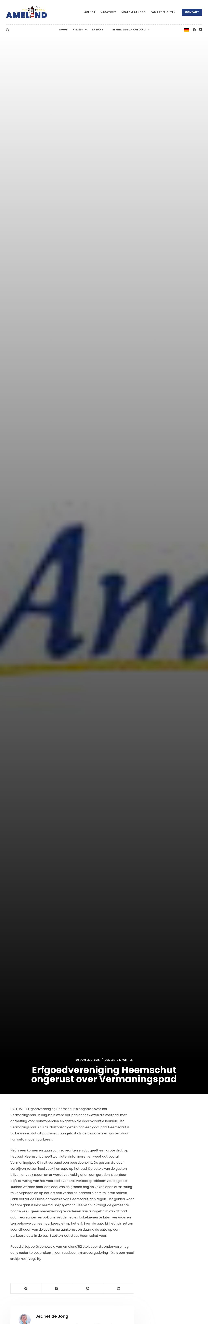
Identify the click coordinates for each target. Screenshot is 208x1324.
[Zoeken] (7, 29)
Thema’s (98, 29)
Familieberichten (163, 12)
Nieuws (78, 29)
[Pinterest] (87, 1288)
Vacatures (108, 12)
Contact (192, 12)
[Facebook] (194, 29)
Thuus (62, 29)
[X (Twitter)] (200, 29)
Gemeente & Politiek (119, 1060)
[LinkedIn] (118, 1288)
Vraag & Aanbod (133, 12)
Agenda (89, 12)
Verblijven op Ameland (129, 29)
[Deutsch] (186, 29)
